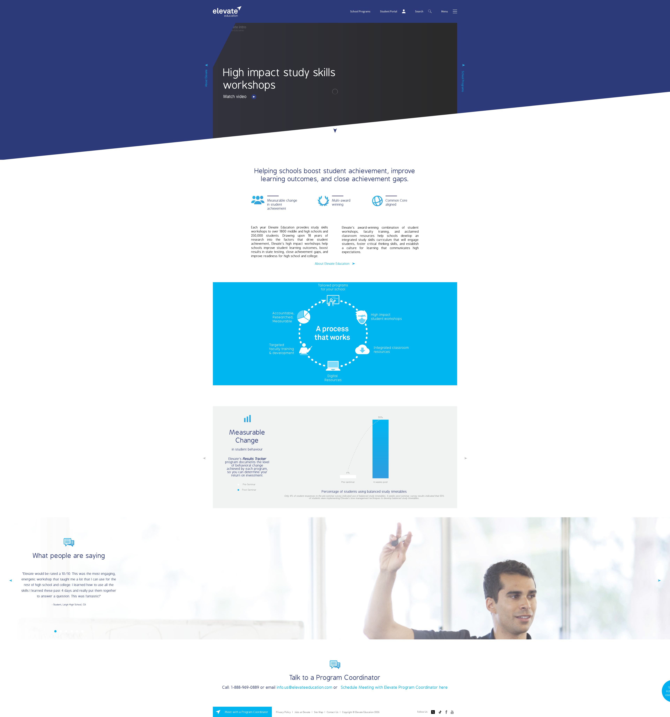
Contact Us (332, 712)
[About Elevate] (206, 66)
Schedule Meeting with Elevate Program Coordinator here (394, 687)
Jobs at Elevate (302, 712)
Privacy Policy (283, 712)
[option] (335, 457)
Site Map (318, 712)
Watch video (235, 96)
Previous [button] (204, 458)
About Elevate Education (333, 263)
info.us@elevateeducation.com (304, 687)
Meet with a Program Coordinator (246, 712)
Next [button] (465, 458)
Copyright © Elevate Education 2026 (360, 712)
